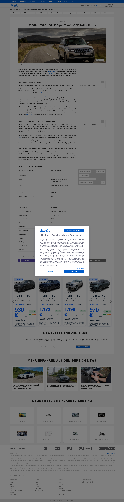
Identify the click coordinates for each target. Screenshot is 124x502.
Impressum (80, 268)
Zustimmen (74, 271)
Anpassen (50, 271)
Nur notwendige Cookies (74, 230)
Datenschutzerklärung (51, 265)
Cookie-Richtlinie (50, 264)
